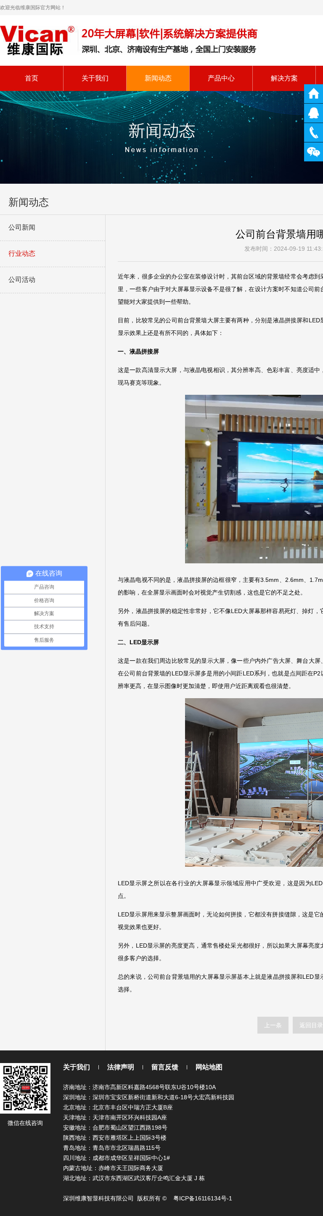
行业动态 (21, 253)
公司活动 (21, 279)
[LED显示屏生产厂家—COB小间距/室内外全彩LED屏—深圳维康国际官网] (130, 39)
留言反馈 (164, 1067)
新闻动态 (158, 78)
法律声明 (120, 1067)
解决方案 (284, 78)
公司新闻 (21, 227)
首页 (31, 78)
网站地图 (209, 1067)
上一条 (273, 1025)
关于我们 (95, 78)
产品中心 (221, 78)
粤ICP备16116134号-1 (202, 1198)
